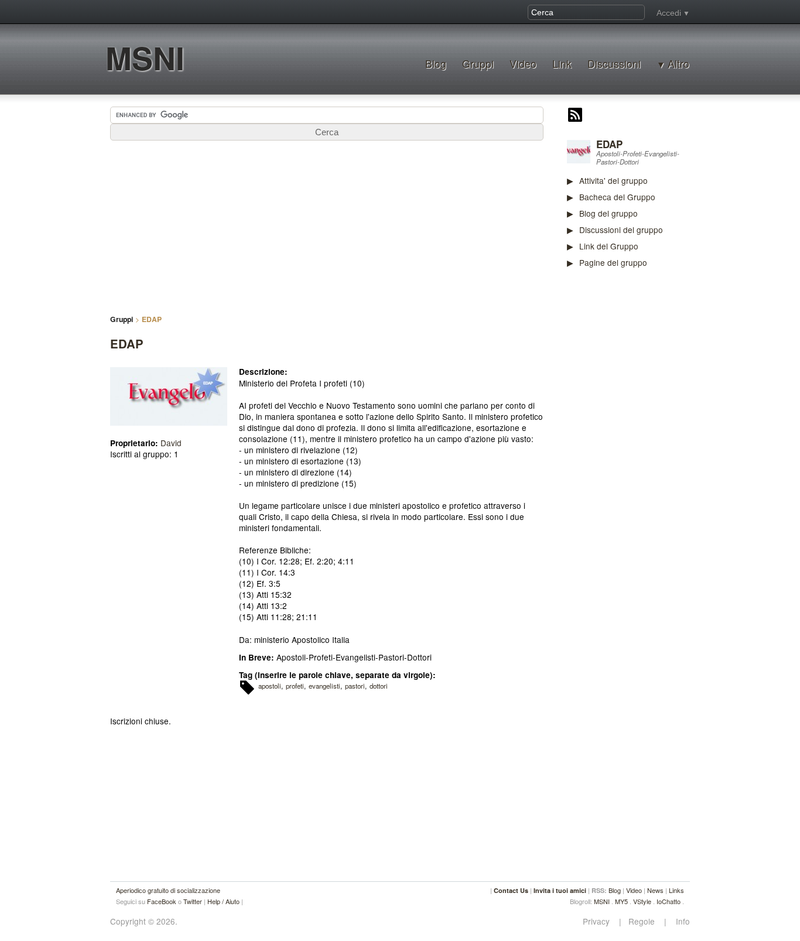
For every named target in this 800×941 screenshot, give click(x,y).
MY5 (621, 901)
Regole (643, 921)
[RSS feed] (575, 116)
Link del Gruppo (608, 246)
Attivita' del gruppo (613, 180)
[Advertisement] (655, 459)
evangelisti (324, 685)
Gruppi (478, 63)
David (171, 443)
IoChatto (669, 901)
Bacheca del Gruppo (617, 197)
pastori (355, 685)
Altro (678, 64)
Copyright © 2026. (143, 921)
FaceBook (161, 901)
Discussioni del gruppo (621, 229)
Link (562, 63)
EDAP (609, 144)
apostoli (269, 685)
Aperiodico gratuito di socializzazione (168, 890)
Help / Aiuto (223, 901)
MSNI (144, 57)
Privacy (600, 921)
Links (676, 890)
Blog (435, 63)
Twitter (192, 901)
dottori (379, 685)
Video (523, 63)
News (655, 890)
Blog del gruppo (608, 213)
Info (679, 921)
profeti (295, 685)
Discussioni (614, 63)
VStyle (642, 901)
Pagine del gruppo (613, 262)
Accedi (669, 13)
